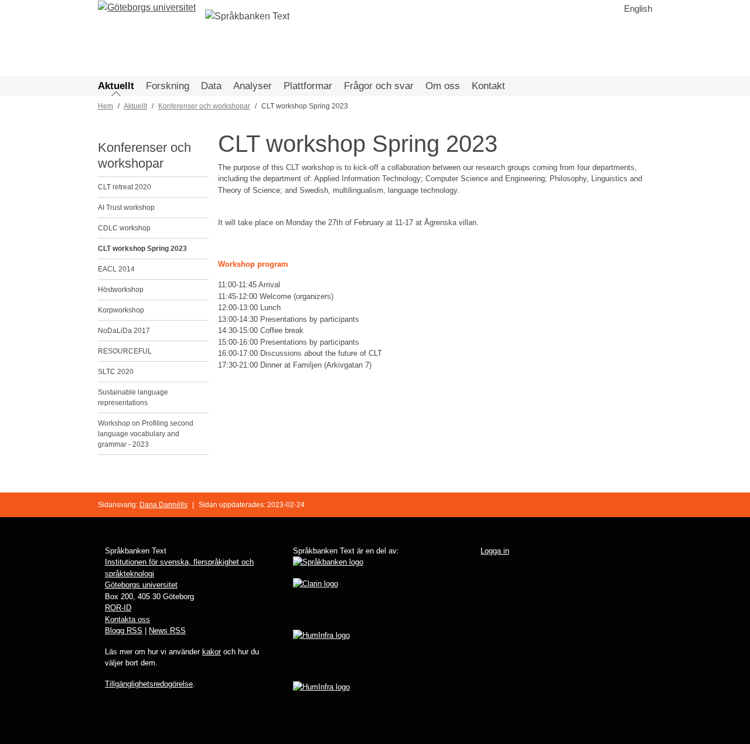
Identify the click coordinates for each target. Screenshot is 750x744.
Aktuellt (116, 85)
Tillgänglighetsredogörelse (149, 684)
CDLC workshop (124, 228)
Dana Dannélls (163, 505)
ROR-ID (118, 607)
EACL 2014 (116, 269)
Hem (105, 106)
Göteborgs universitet (141, 584)
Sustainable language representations (133, 397)
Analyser (252, 85)
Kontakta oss (127, 619)
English (638, 8)
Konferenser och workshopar (204, 106)
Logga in (494, 550)
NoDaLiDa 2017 (124, 331)
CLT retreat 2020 (124, 187)
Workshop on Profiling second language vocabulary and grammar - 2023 (145, 434)
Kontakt (488, 85)
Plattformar (308, 85)
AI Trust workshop (126, 207)
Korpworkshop (121, 310)
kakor (211, 651)
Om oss (442, 85)
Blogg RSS (123, 630)
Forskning (167, 85)
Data (211, 85)
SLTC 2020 (116, 372)
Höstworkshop (121, 290)
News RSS (167, 630)
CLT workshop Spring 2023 (142, 248)
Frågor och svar (379, 85)
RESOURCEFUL (125, 351)
